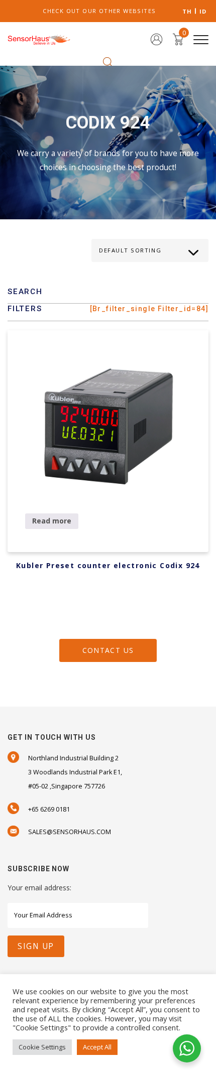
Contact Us (108, 650)
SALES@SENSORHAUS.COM (69, 832)
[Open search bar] (108, 61)
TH (187, 11)
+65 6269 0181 (49, 809)
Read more (51, 520)
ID (203, 11)
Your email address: (39, 887)
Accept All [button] (97, 1046)
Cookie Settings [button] (42, 1046)
